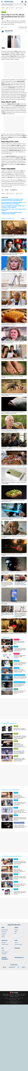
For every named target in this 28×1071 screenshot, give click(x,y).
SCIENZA (15, 689)
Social (3, 950)
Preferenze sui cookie (12, 999)
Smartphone (13, 190)
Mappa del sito (12, 967)
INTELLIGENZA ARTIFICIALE (19, 682)
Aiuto (18, 999)
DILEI (15, 995)
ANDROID (5, 10)
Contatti (23, 967)
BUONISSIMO (12, 996)
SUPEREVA (16, 996)
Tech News (4, 933)
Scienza (3, 935)
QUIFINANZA (23, 995)
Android (16, 929)
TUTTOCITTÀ (11, 995)
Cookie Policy (20, 998)
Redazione (17, 948)
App (15, 933)
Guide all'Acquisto (18, 944)
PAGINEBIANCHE (6, 995)
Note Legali (11, 998)
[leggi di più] (26, 31)
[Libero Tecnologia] (14, 964)
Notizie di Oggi (5, 929)
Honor (6, 190)
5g (2, 190)
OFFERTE (16, 646)
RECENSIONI (16, 660)
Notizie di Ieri (4, 931)
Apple (16, 931)
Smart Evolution (5, 944)
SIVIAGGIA (18, 995)
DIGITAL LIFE (16, 639)
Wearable (4, 942)
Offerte (3, 936)
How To (16, 942)
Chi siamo (6, 998)
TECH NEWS (16, 667)
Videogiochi (4, 953)
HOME (2, 10)
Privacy (16, 998)
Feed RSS (4, 967)
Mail (22, 3)
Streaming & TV (5, 952)
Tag (18, 967)
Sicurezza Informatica (5, 958)
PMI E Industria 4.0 (19, 957)
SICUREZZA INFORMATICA (19, 822)
